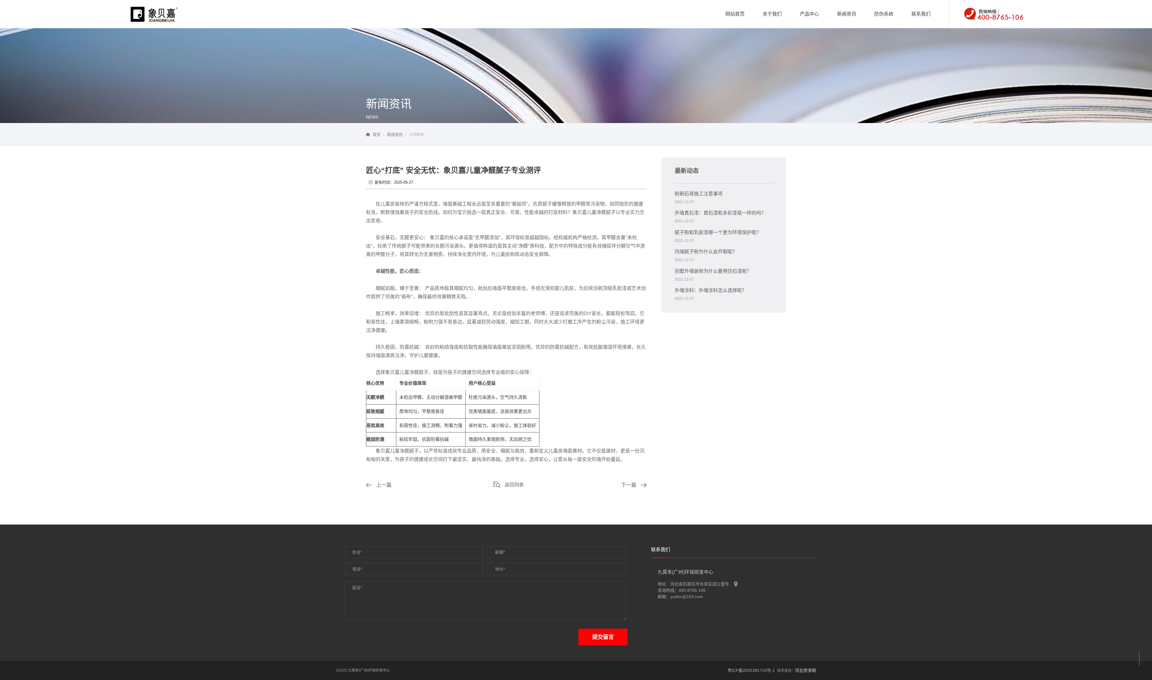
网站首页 (735, 14)
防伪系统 (883, 14)
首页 (376, 134)
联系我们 (921, 14)
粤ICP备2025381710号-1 (751, 670)
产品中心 (809, 14)
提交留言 (603, 637)
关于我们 (772, 14)
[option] (660, 552)
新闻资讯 (846, 14)
